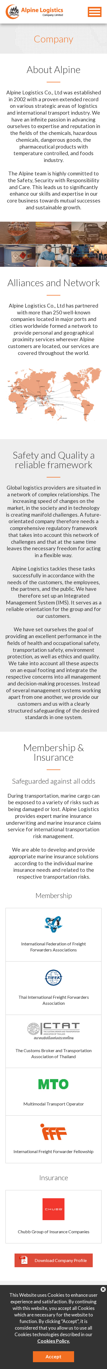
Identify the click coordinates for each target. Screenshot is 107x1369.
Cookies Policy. (53, 1341)
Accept (53, 1356)
